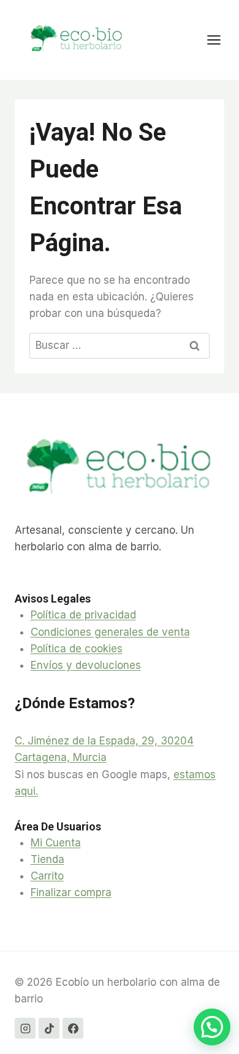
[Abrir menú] (220, 39)
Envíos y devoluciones (86, 665)
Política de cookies (77, 648)
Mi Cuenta (56, 843)
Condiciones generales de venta (110, 632)
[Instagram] (25, 1028)
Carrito (47, 876)
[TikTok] (49, 1028)
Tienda (47, 859)
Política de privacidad (83, 615)
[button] (212, 1027)
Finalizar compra (71, 892)
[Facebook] (73, 1028)
